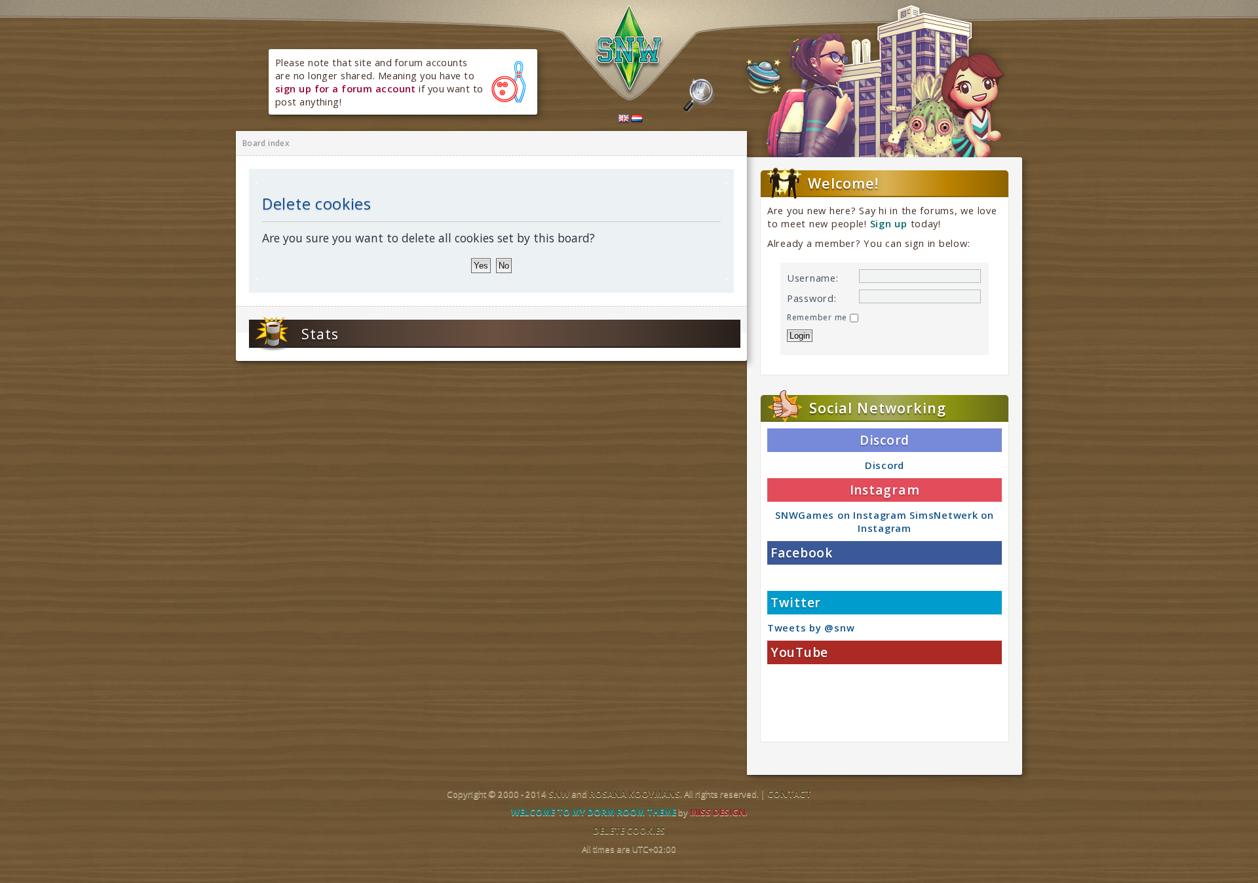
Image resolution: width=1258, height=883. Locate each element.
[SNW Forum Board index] (630, 51)
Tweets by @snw (810, 627)
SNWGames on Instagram (840, 514)
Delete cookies (629, 830)
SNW (558, 794)
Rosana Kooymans (634, 794)
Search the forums (698, 96)
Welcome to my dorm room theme (593, 812)
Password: (812, 298)
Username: (813, 277)
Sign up (888, 223)
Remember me (818, 317)
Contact (789, 794)
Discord (884, 465)
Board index (266, 143)
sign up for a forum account (345, 88)
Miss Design (718, 812)
